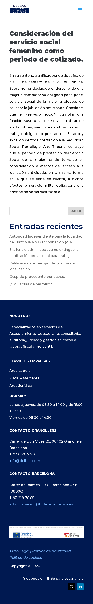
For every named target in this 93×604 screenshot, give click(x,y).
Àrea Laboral (20, 371)
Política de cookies (25, 557)
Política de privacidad (51, 551)
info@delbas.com (24, 461)
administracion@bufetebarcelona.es (41, 504)
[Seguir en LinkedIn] (80, 586)
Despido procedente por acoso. (37, 277)
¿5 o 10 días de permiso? (30, 284)
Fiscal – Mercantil (24, 378)
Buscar (76, 211)
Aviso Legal (19, 551)
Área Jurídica (20, 386)
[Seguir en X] (71, 586)
